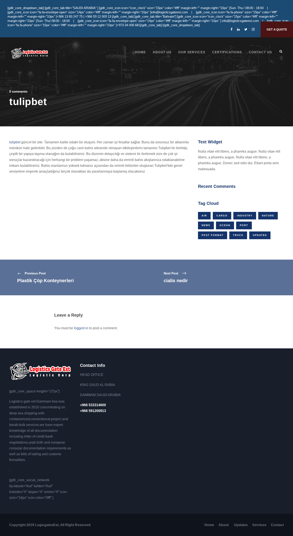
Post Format (213, 235)
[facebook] (232, 29)
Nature (268, 215)
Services (259, 525)
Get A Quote (277, 29)
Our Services (191, 52)
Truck (238, 235)
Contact (277, 525)
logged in (81, 328)
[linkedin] (238, 29)
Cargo (222, 215)
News (206, 225)
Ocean (225, 225)
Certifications (227, 52)
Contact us (260, 52)
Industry (244, 215)
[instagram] (253, 29)
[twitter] (245, 29)
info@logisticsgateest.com (169, 12)
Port (244, 225)
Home (140, 52)
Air (204, 215)
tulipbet (14, 142)
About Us (162, 52)
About (224, 525)
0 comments (18, 91)
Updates (260, 235)
